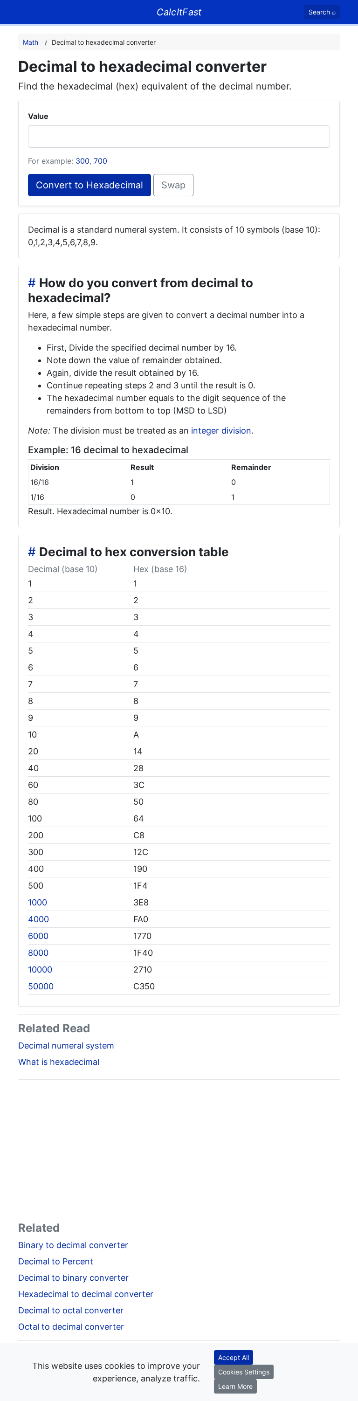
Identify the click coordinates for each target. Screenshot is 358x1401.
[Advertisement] (179, 1152)
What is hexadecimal (58, 1062)
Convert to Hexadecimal (89, 185)
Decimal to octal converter (71, 1310)
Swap (173, 185)
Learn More (235, 1386)
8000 (38, 953)
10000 (40, 969)
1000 (37, 902)
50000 (41, 986)
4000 (38, 919)
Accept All (233, 1357)
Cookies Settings (243, 1372)
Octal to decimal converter (71, 1327)
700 (100, 161)
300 (83, 161)
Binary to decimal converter (73, 1245)
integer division (221, 430)
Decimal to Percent (55, 1261)
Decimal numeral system (66, 1045)
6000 (38, 936)
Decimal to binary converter (73, 1278)
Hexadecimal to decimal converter (85, 1294)
